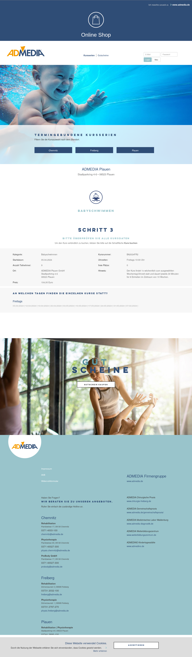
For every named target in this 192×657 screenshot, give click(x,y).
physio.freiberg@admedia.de (55, 610)
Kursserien (89, 55)
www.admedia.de (135, 481)
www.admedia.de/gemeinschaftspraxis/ (145, 512)
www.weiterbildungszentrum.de (141, 534)
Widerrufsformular (49, 481)
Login (147, 59)
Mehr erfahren (100, 650)
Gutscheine (103, 55)
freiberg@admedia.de (51, 594)
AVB (43, 475)
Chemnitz (53, 150)
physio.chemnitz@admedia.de (55, 550)
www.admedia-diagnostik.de (140, 523)
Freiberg (94, 150)
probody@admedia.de (51, 566)
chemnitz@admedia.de (52, 534)
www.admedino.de (135, 546)
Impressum (46, 469)
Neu (156, 59)
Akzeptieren (136, 645)
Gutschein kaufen (96, 385)
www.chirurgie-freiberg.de (139, 501)
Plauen (135, 150)
